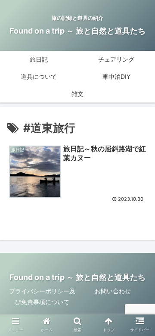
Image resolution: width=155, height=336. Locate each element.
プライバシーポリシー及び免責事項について (42, 296)
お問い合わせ (113, 291)
